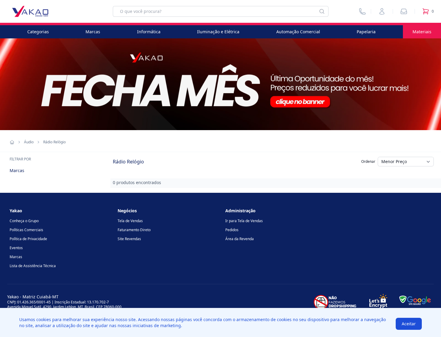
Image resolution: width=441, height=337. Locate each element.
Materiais (421, 31)
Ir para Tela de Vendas (244, 220)
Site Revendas (129, 238)
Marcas (93, 31)
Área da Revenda (239, 238)
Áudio (29, 142)
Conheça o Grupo (24, 220)
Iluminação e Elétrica (218, 31)
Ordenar (368, 161)
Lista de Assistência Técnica (33, 265)
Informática (148, 31)
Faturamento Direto (134, 229)
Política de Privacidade (28, 238)
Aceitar (409, 324)
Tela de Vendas (130, 220)
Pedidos (231, 229)
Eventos (16, 247)
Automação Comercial (298, 31)
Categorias (38, 31)
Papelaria (366, 31)
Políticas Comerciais (26, 229)
